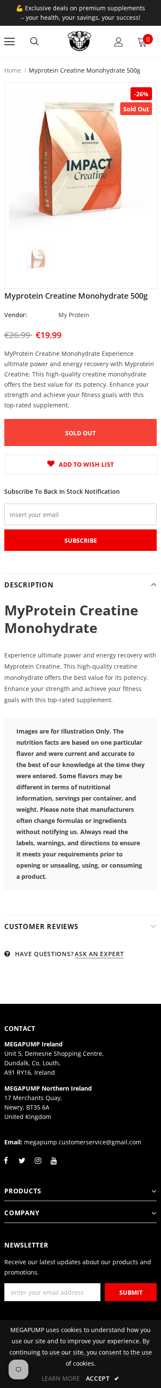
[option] (80, 158)
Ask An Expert (99, 954)
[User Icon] (118, 41)
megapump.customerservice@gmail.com (82, 1142)
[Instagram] (38, 1165)
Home (12, 70)
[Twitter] (22, 1165)
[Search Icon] (34, 41)
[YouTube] (53, 1165)
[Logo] (79, 41)
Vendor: (15, 315)
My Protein (73, 315)
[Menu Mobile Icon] (9, 42)
